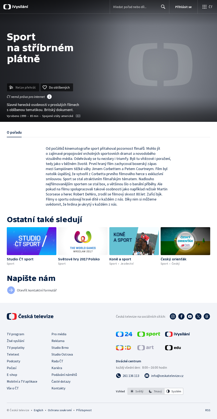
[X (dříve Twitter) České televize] (198, 316)
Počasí (11, 368)
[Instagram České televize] (173, 316)
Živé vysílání (15, 341)
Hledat (163, 7)
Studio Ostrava (62, 354)
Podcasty (13, 361)
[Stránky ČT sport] (148, 335)
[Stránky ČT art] (145, 349)
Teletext (13, 354)
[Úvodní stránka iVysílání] (19, 6)
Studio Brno (60, 347)
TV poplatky (15, 347)
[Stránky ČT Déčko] (123, 349)
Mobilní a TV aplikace (22, 381)
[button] (31, 241)
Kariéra (56, 368)
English (38, 410)
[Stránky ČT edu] (173, 349)
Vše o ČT (13, 388)
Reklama (57, 341)
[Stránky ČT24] (124, 335)
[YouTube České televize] (189, 316)
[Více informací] (49, 97)
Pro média (58, 334)
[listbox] (155, 391)
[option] (137, 391)
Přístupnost (84, 410)
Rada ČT (57, 361)
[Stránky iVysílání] (177, 335)
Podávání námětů (64, 374)
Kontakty (58, 388)
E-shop (12, 374)
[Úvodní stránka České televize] (30, 316)
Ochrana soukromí (60, 410)
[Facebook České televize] (181, 316)
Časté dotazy (60, 381)
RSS (207, 410)
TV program (15, 334)
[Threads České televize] (206, 316)
